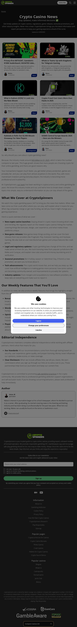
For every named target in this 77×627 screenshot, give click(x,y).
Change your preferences (38, 325)
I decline (38, 330)
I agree (38, 321)
